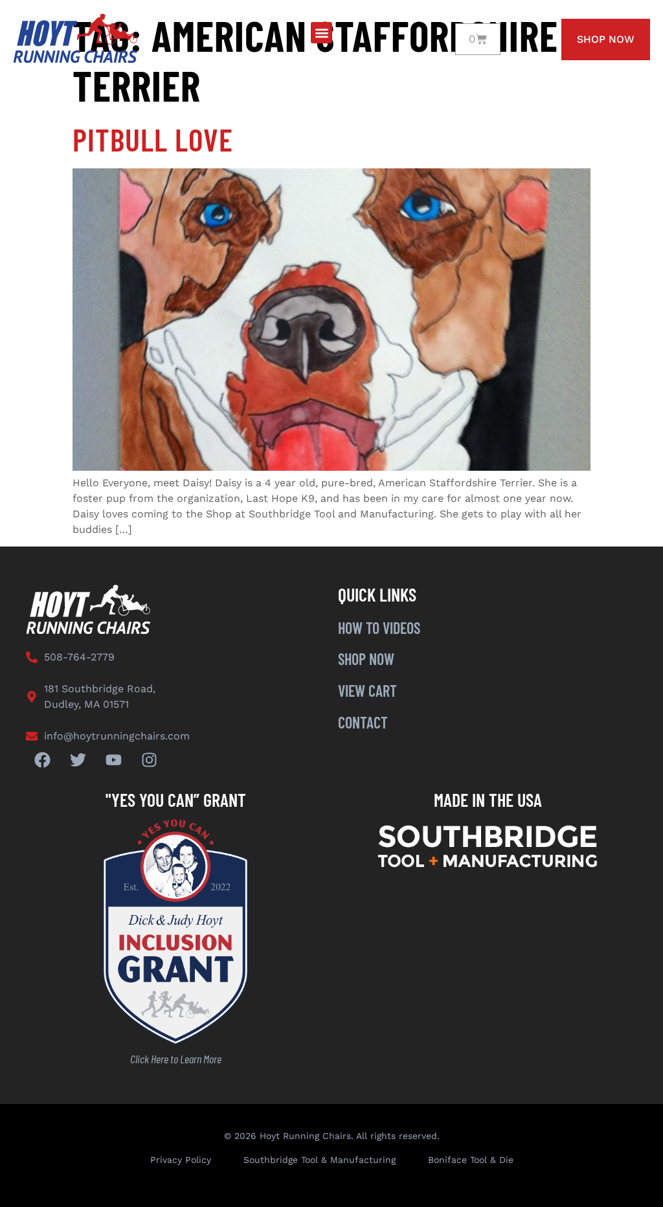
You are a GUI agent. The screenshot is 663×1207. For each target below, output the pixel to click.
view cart (367, 690)
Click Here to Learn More (175, 1059)
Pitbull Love (153, 139)
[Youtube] (113, 760)
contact (363, 722)
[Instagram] (149, 760)
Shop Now (366, 658)
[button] (321, 32)
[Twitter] (78, 760)
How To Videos (379, 627)
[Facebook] (42, 760)
